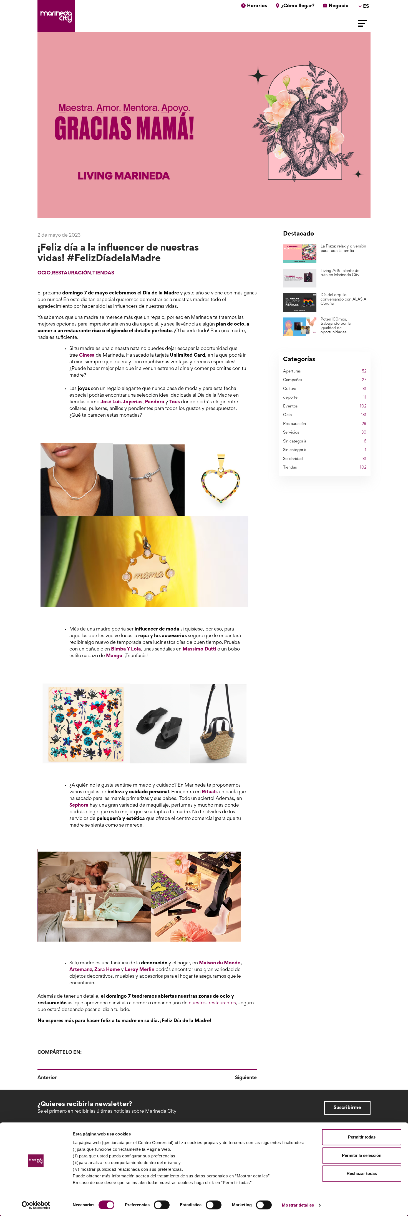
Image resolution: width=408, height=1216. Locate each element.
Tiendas (103, 273)
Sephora (79, 805)
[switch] (162, 1204)
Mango (114, 656)
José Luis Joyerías (121, 402)
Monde (232, 963)
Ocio (44, 273)
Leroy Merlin (140, 970)
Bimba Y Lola (126, 649)
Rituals (210, 792)
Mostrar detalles (298, 1205)
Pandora (154, 402)
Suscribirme (347, 1108)
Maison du (211, 963)
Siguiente (246, 1078)
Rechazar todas (362, 1173)
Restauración (71, 273)
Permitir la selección (361, 1155)
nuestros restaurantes (212, 1003)
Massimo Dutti (199, 649)
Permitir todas (362, 1137)
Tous (174, 402)
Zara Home (107, 970)
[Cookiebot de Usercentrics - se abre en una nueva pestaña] (36, 1205)
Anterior (47, 1078)
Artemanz (80, 970)
